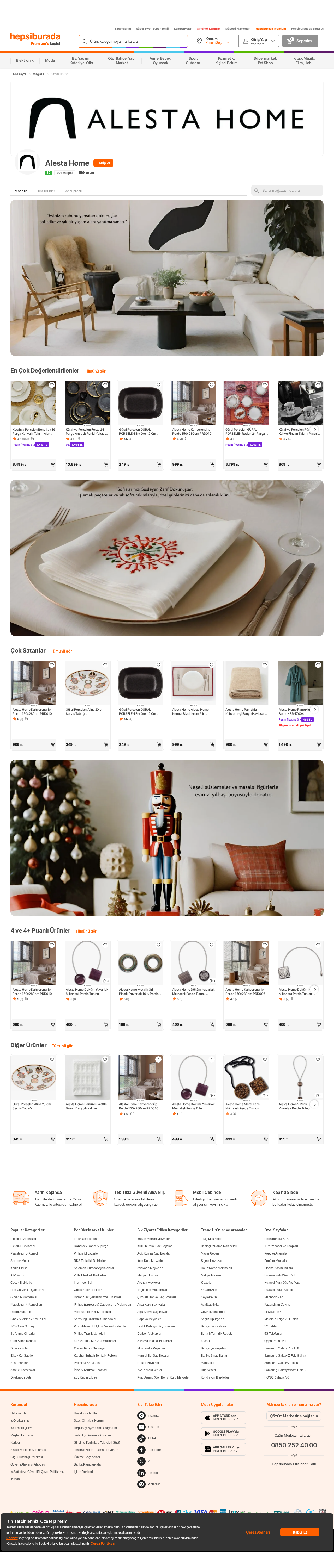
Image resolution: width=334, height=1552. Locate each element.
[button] (33, 464)
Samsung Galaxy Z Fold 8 (281, 1348)
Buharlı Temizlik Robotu (217, 1334)
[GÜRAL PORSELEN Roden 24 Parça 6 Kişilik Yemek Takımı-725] (246, 403)
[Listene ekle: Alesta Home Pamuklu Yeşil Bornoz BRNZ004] (318, 665)
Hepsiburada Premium (271, 28)
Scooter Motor (19, 1261)
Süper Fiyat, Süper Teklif (152, 28)
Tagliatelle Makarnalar (152, 1290)
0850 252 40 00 (294, 1445)
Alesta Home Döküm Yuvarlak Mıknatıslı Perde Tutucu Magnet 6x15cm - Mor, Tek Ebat (87, 992)
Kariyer (15, 1442)
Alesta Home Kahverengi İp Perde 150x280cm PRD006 (245, 992)
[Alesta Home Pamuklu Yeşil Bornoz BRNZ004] (300, 683)
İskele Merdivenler (149, 1370)
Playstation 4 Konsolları (26, 1304)
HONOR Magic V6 (276, 1377)
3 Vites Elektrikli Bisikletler (154, 1341)
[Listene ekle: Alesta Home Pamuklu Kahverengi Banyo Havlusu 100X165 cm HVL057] (265, 665)
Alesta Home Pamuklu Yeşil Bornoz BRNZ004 (298, 711)
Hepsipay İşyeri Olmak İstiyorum (95, 1428)
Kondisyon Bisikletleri (215, 1377)
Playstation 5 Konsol (24, 1253)
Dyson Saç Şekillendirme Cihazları (97, 1297)
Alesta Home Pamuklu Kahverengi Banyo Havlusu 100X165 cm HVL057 (244, 711)
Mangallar (207, 1363)
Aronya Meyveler (148, 1282)
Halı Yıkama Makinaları (216, 1268)
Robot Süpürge (20, 1312)
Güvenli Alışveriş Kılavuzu (27, 1464)
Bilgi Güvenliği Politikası (26, 1457)
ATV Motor (17, 1275)
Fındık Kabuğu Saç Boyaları (156, 1326)
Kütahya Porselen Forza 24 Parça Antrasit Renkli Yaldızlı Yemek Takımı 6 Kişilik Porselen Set (86, 431)
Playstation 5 (273, 1312)
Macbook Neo (273, 1297)
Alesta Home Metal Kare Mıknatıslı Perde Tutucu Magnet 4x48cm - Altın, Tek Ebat (245, 1106)
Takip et (103, 163)
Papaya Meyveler (149, 1319)
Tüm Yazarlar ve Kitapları (281, 1246)
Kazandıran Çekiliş (277, 1304)
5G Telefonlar (273, 1334)
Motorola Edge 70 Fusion (281, 1319)
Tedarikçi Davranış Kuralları (92, 1435)
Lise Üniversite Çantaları (27, 1290)
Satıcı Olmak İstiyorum (88, 1421)
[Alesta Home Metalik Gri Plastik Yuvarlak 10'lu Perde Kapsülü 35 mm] (140, 963)
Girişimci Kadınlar (208, 28)
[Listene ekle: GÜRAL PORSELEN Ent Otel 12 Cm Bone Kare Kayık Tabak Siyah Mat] (158, 385)
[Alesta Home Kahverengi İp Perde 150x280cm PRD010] (193, 403)
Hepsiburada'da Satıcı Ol (307, 28)
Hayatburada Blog (86, 1413)
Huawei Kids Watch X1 (279, 1275)
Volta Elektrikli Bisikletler (90, 1275)
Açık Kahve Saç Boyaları (153, 1312)
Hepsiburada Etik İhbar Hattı (294, 1464)
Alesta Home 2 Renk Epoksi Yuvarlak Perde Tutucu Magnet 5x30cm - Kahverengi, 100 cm (298, 1106)
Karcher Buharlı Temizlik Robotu (95, 1355)
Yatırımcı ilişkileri (21, 1428)
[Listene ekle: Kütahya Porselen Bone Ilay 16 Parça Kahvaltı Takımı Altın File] (52, 385)
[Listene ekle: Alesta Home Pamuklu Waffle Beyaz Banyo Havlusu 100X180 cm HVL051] (105, 1059)
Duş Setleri (208, 1370)
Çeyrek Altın (209, 1297)
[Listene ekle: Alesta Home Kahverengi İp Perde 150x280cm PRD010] (211, 385)
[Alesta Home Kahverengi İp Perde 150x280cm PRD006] (246, 963)
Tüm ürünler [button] (45, 191)
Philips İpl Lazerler (86, 1253)
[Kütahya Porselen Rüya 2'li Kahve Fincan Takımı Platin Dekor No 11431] (300, 403)
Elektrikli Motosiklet (23, 1239)
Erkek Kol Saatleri (22, 1355)
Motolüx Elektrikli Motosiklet (92, 1312)
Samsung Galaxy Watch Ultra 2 (285, 1370)
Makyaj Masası (211, 1275)
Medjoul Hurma (147, 1275)
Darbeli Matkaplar (149, 1334)
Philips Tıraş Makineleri (89, 1334)
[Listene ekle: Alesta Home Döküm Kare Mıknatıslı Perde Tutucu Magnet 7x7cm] (318, 945)
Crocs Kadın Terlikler (88, 1290)
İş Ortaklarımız (19, 1421)
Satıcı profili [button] (72, 191)
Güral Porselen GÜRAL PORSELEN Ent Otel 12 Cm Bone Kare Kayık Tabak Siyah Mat (140, 431)
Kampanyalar (183, 28)
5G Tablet (270, 1326)
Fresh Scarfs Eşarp (86, 1239)
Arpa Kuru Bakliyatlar (151, 1304)
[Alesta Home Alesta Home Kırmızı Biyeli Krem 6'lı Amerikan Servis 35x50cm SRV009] (193, 683)
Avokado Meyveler (149, 1268)
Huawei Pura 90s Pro (278, 1290)
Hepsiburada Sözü (277, 1239)
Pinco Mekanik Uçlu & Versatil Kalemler (100, 1326)
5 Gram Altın (209, 1290)
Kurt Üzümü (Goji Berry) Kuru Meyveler (163, 1377)
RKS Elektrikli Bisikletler (90, 1261)
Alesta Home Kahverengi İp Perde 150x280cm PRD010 (191, 431)
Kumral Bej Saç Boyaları (153, 1355)
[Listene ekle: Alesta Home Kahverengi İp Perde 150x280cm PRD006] (265, 945)
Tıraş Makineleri (211, 1239)
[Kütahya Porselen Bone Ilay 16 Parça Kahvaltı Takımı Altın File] (33, 403)
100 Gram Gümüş (22, 1326)
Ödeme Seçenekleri (87, 1457)
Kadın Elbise (18, 1268)
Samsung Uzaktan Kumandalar (95, 1319)
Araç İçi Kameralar (22, 1370)
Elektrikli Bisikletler (22, 1246)
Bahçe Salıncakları (213, 1326)
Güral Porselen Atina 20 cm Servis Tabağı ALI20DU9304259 (85, 711)
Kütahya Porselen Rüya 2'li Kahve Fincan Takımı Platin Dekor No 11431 (298, 431)
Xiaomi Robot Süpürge (89, 1348)
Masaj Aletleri (210, 1253)
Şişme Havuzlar (211, 1261)
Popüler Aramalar (276, 1253)
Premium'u (40, 43)
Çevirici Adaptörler (213, 1312)
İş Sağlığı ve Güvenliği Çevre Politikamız (37, 1472)
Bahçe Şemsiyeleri (213, 1348)
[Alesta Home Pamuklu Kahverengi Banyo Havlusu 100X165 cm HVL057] (246, 683)
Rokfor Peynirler (148, 1363)
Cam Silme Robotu (23, 1341)
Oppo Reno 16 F (275, 1341)
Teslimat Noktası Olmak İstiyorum (96, 1450)
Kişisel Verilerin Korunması (28, 1450)
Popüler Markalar (276, 1261)
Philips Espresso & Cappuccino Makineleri (102, 1304)
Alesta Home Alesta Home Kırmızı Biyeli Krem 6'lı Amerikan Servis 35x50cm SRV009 (191, 711)
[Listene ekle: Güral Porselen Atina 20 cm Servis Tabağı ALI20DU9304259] (105, 665)
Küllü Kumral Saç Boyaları (154, 1246)
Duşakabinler (19, 1348)
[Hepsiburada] (35, 37)
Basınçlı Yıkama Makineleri (219, 1246)
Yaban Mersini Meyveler (153, 1239)
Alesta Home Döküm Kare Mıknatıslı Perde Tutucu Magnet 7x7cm (297, 992)
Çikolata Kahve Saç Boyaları (156, 1297)
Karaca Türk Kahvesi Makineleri (95, 1341)
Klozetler (207, 1282)
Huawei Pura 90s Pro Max (282, 1282)
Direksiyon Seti (20, 1377)
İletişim (15, 1479)
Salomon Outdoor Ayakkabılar (94, 1268)
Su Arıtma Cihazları (23, 1334)
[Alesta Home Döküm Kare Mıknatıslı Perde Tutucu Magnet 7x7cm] (300, 963)
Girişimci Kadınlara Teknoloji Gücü (97, 1442)
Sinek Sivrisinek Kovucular (28, 1319)
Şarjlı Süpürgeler (212, 1319)
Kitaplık (206, 1341)
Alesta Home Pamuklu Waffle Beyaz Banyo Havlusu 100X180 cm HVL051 (86, 1106)
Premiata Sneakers (87, 1363)
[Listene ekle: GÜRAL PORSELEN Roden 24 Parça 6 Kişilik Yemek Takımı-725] (265, 385)
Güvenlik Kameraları (24, 1297)
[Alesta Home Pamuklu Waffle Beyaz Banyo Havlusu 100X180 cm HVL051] (87, 1078)
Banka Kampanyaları (88, 1464)
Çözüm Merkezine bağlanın (294, 1416)
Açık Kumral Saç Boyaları (154, 1253)
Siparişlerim (123, 28)
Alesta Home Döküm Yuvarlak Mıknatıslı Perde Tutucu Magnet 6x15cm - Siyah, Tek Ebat (193, 992)
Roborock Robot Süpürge (91, 1246)
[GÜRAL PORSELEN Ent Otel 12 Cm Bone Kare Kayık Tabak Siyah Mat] (140, 403)
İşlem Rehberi (83, 1472)
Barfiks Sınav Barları (214, 1355)
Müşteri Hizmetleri (237, 28)
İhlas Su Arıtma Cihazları (90, 1370)
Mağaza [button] (21, 191)
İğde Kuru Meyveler (150, 1261)
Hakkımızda (18, 1413)
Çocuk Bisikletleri (22, 1282)
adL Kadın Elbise (85, 1377)
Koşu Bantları (19, 1363)
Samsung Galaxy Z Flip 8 (281, 1363)
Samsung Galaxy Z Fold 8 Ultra (285, 1355)
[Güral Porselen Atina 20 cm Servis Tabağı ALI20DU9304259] (87, 683)
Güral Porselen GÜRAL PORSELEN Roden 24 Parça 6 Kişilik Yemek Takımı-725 (246, 431)
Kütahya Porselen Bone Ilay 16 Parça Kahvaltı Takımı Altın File (34, 431)
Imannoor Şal (83, 1282)
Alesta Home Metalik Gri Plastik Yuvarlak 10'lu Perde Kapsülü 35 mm (139, 992)
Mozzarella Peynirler (151, 1348)
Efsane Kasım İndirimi (279, 1268)
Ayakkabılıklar (210, 1304)
